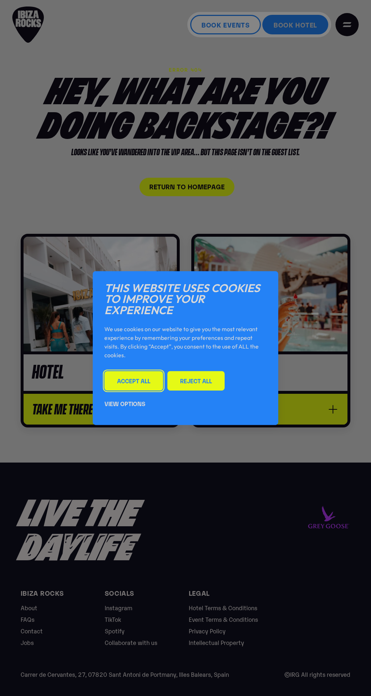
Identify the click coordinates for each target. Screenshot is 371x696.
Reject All (196, 381)
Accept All (133, 381)
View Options (124, 404)
